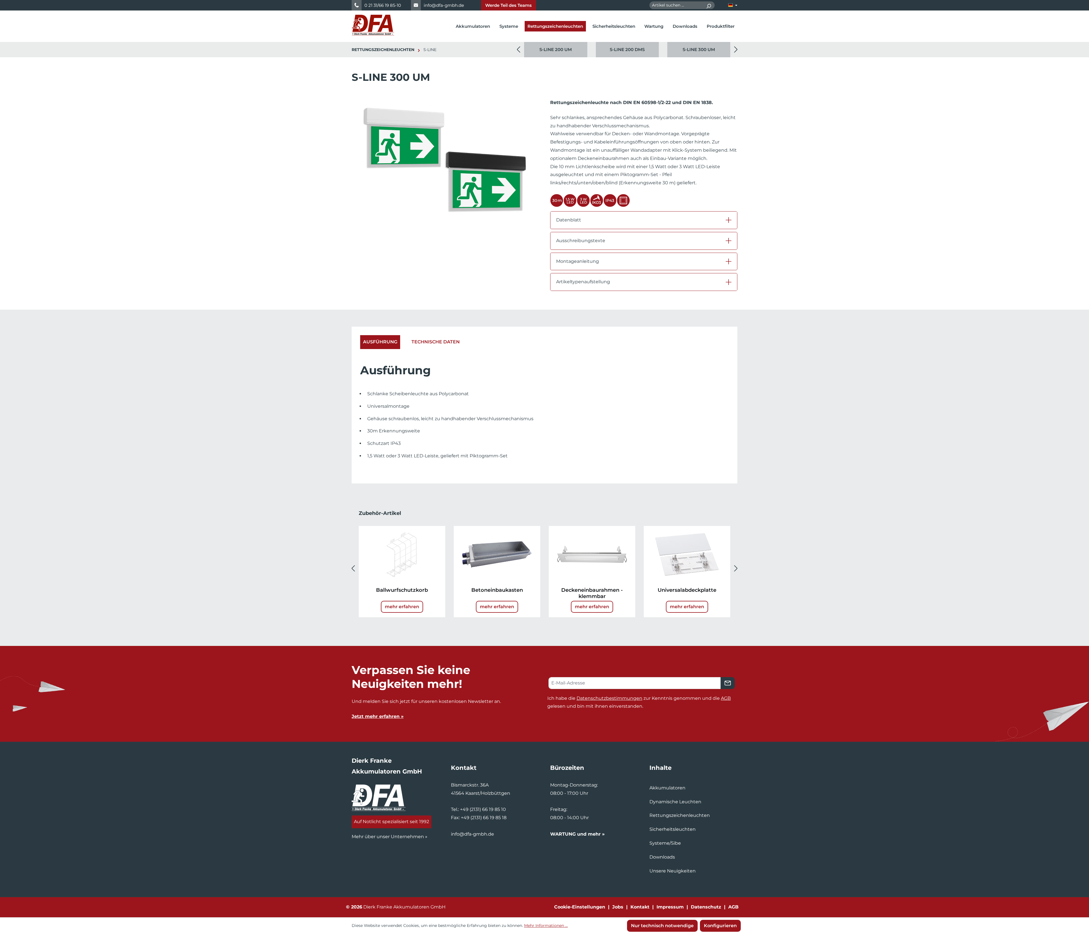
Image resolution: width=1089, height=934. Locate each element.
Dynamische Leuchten (675, 801)
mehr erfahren (402, 606)
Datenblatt (568, 220)
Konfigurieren (720, 925)
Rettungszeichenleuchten (679, 815)
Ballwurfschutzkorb (402, 590)
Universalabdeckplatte (687, 590)
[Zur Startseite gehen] (373, 25)
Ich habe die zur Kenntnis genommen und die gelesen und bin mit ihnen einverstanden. (639, 702)
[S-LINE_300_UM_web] (445, 160)
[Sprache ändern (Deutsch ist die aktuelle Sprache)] (732, 5)
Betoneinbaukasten (497, 590)
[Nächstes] (736, 50)
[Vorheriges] (518, 50)
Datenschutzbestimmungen (609, 698)
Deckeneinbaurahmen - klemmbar (592, 593)
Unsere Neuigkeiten (672, 871)
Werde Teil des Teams (508, 5)
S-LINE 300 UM (699, 49)
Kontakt (639, 907)
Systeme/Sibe (665, 843)
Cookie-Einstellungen (579, 907)
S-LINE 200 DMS (627, 49)
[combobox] (676, 5)
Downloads (662, 857)
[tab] (380, 342)
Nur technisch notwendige (662, 925)
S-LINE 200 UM (555, 49)
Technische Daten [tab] (435, 342)
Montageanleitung (577, 261)
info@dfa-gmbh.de (444, 5)
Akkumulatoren (667, 788)
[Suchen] (708, 5)
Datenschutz (706, 907)
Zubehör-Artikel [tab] (380, 513)
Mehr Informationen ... (546, 925)
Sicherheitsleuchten (672, 829)
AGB (726, 698)
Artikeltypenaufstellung (583, 281)
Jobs (617, 907)
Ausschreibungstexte (580, 240)
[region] (627, 49)
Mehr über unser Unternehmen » (389, 836)
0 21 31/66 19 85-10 (382, 5)
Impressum (670, 907)
